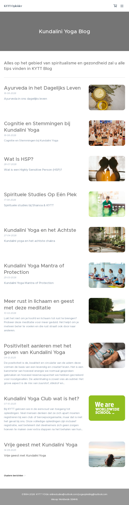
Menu (122, 6)
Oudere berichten (13, 475)
